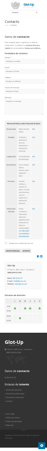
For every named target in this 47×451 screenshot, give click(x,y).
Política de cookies (12, 418)
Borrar (26, 251)
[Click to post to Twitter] (41, 257)
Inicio (7, 25)
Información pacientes (13, 390)
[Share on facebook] (37, 257)
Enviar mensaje (13, 251)
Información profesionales (15, 394)
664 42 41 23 (17, 278)
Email (7, 67)
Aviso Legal (9, 414)
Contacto (8, 401)
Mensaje (8, 97)
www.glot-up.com (21, 284)
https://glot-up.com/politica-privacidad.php (24, 233)
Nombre (8, 57)
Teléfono (8, 77)
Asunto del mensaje (12, 87)
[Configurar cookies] (41, 445)
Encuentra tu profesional (14, 397)
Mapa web (9, 425)
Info (33, 129)
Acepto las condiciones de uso (21, 243)
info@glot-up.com (19, 281)
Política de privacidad (13, 421)
